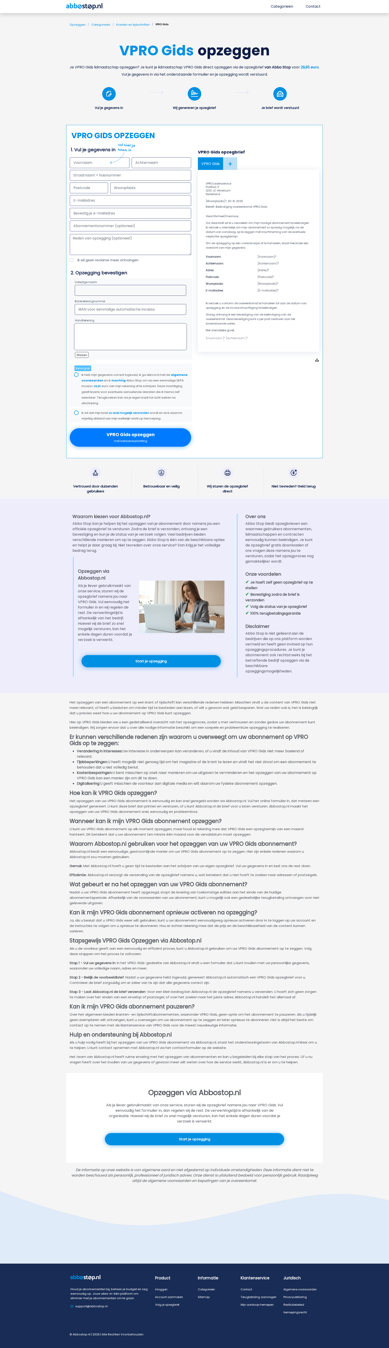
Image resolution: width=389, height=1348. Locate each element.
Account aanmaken (169, 1297)
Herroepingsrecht (295, 1312)
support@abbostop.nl (91, 1306)
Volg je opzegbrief (167, 1305)
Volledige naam (86, 282)
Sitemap (204, 1297)
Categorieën (100, 25)
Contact (246, 1289)
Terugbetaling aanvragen (258, 1297)
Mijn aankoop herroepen (257, 1305)
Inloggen (161, 1289)
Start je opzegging (151, 661)
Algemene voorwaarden (300, 1289)
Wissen (82, 355)
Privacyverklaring (295, 1297)
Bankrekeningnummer (90, 301)
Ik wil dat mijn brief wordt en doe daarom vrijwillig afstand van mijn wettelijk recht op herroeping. (131, 416)
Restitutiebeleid (293, 1305)
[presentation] (130, 213)
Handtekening (84, 320)
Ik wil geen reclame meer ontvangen (107, 260)
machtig (118, 380)
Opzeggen (78, 25)
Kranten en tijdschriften (133, 25)
